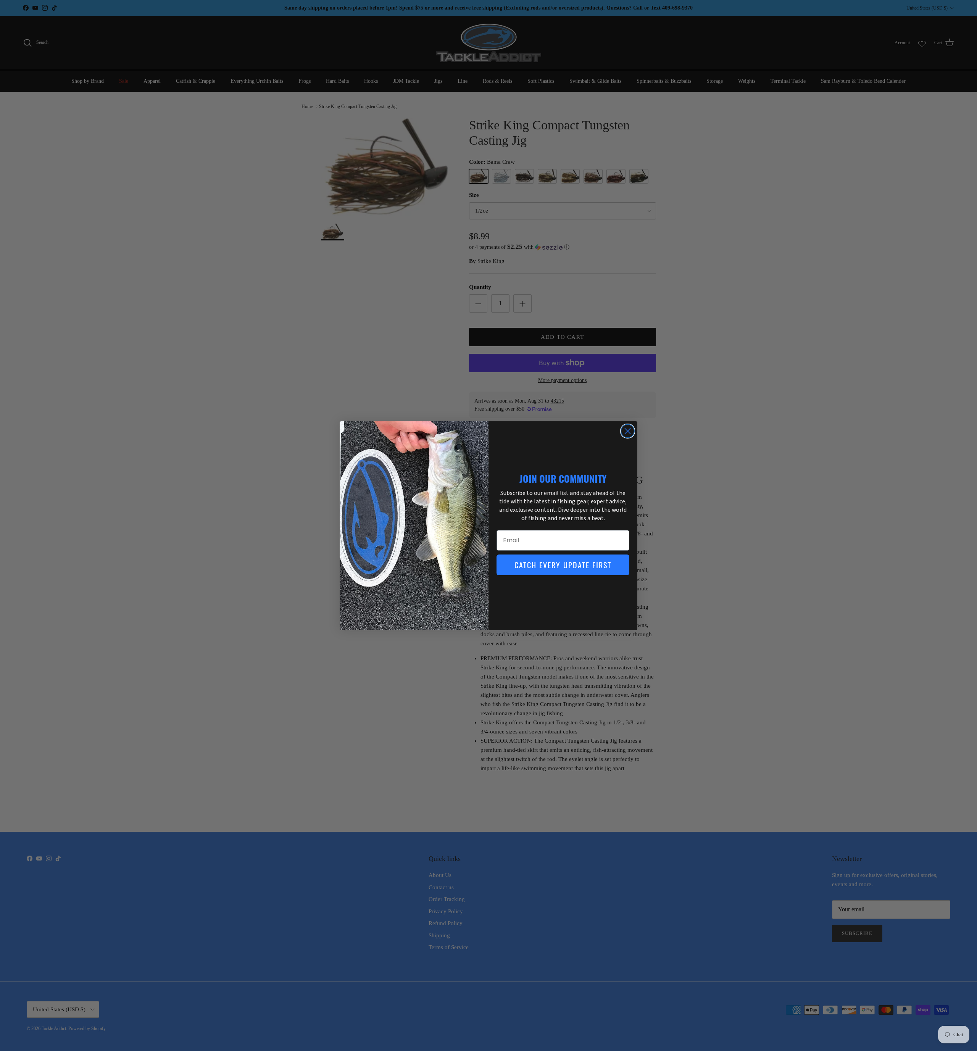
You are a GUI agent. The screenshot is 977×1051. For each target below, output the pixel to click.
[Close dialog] (627, 431)
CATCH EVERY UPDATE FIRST (562, 565)
